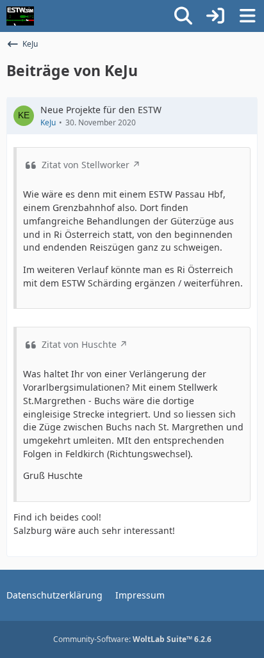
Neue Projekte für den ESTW (100, 110)
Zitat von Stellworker (85, 165)
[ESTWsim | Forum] (20, 16)
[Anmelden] (215, 16)
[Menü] (247, 16)
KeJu (48, 122)
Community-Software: (132, 639)
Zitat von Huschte (79, 344)
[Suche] (183, 16)
